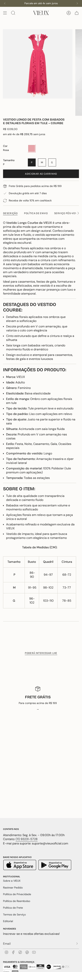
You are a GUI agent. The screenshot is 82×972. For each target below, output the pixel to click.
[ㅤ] (76, 944)
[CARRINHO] (77, 13)
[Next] (77, 3)
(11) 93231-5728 (27, 839)
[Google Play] (55, 865)
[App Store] (20, 865)
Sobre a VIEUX (11, 880)
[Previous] (4, 3)
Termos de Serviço (14, 914)
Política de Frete (13, 907)
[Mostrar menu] (5, 13)
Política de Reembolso (16, 901)
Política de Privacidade (17, 894)
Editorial (8, 921)
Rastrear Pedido (13, 887)
